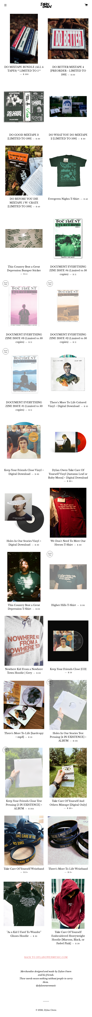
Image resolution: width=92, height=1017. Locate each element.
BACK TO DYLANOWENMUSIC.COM (46, 957)
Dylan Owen (50, 1010)
